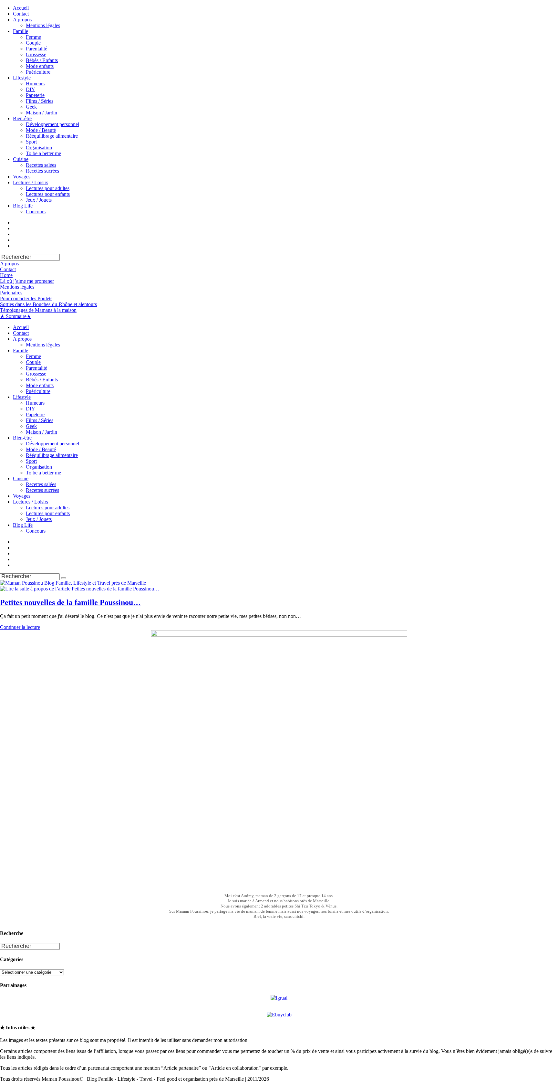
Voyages (21, 176)
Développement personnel (52, 124)
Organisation (39, 147)
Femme (33, 37)
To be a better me (43, 153)
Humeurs (35, 83)
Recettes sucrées (42, 171)
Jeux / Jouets (39, 200)
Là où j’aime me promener (27, 281)
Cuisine (20, 159)
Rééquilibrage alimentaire (52, 136)
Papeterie (35, 95)
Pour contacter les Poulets (26, 298)
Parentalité (36, 48)
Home (6, 275)
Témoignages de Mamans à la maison (38, 310)
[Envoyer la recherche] (63, 578)
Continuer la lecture (20, 627)
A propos (22, 19)
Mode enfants (40, 66)
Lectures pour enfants (48, 194)
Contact (21, 13)
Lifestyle (22, 77)
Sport (31, 141)
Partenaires (11, 292)
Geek (31, 107)
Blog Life (23, 205)
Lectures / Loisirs (30, 182)
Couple (33, 43)
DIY (30, 89)
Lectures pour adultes (47, 188)
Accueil (21, 8)
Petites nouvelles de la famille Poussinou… (70, 602)
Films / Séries (39, 101)
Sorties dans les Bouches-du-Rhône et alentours (48, 304)
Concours (36, 211)
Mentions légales (43, 25)
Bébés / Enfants (42, 60)
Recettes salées (41, 165)
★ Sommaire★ (15, 316)
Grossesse (36, 54)
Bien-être (22, 118)
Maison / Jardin (41, 112)
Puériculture (38, 72)
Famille (20, 31)
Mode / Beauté (41, 130)
